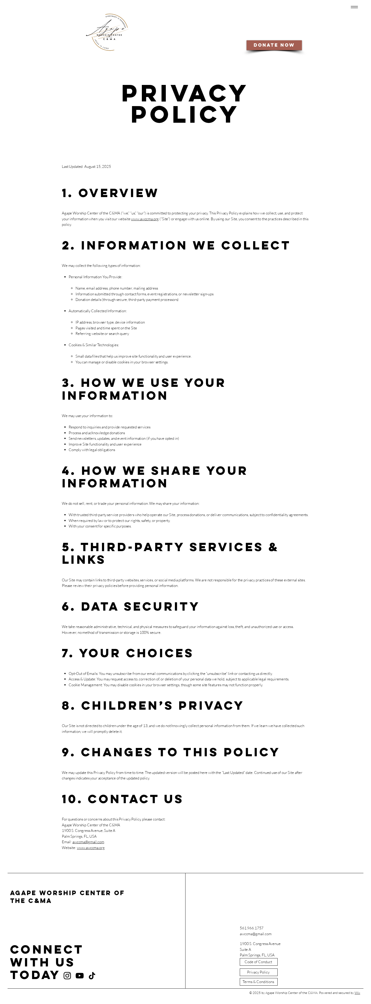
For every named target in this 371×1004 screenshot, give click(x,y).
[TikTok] (92, 976)
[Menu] (353, 7)
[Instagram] (67, 976)
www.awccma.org (145, 218)
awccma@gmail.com (88, 841)
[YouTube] (80, 976)
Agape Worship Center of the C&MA (67, 897)
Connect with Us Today (47, 962)
